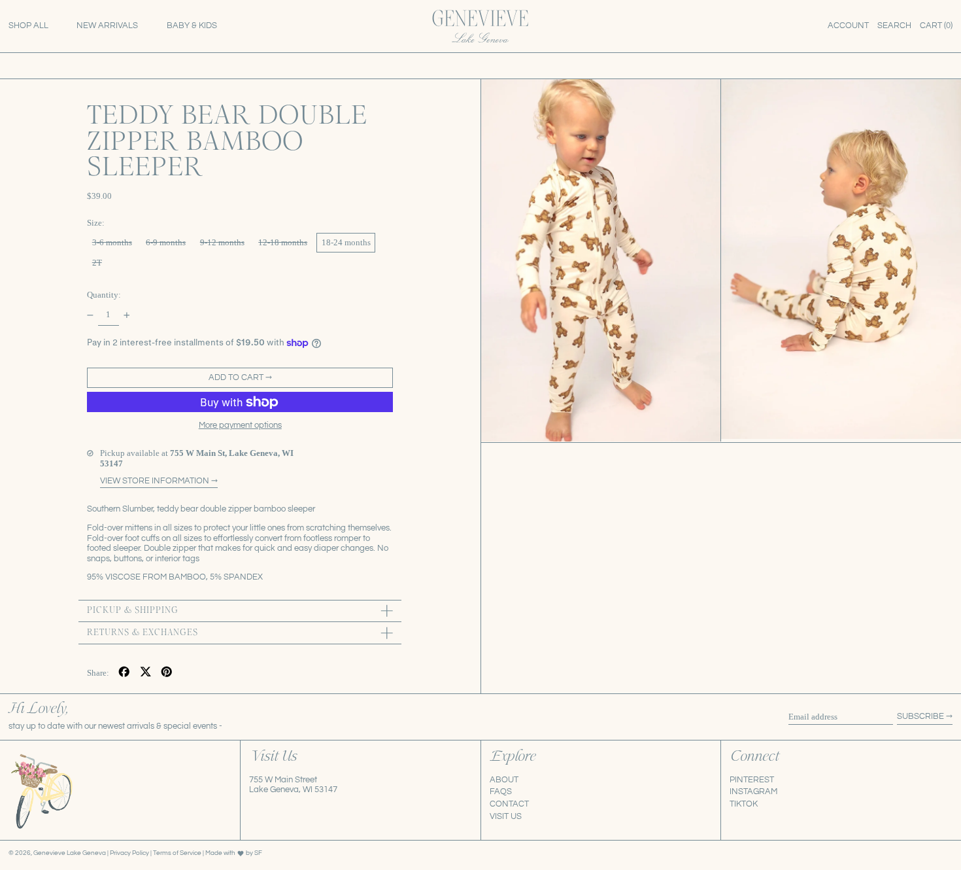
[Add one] (126, 314)
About (504, 779)
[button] (894, 26)
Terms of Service (178, 852)
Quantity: (104, 295)
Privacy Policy (130, 852)
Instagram (753, 791)
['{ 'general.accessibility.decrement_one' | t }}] (90, 314)
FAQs (501, 791)
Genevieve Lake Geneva (69, 852)
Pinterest (752, 779)
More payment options (240, 425)
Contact (509, 804)
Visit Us (506, 816)
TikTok (744, 804)
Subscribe (920, 716)
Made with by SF (233, 852)
